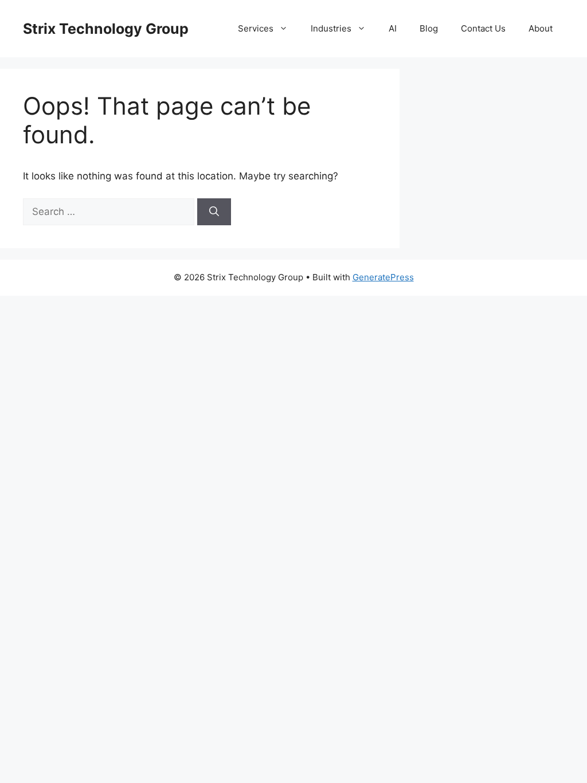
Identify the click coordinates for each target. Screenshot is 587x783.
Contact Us (483, 28)
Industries (331, 28)
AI (393, 28)
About (541, 28)
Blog (429, 28)
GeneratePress (383, 277)
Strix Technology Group (106, 28)
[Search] (214, 212)
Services (255, 28)
